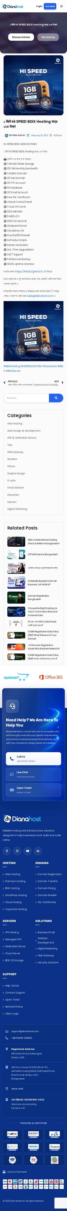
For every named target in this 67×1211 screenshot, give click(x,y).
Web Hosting (12, 874)
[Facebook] (7, 851)
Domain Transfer (48, 881)
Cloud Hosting (13, 902)
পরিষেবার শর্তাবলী (17, 1089)
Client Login (12, 1013)
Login (39, 6)
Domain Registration (50, 874)
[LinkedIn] (38, 851)
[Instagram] (17, 851)
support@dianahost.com (25, 1031)
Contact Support (15, 992)
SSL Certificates (47, 902)
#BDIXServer (13, 371)
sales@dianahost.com (40, 296)
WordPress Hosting (16, 895)
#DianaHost (49, 366)
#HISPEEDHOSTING (31, 366)
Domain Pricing (46, 888)
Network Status (14, 1006)
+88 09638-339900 (21, 1038)
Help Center (12, 985)
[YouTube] (27, 851)
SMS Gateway (46, 955)
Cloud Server (12, 953)
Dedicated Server (15, 946)
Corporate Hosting (16, 909)
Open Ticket (12, 999)
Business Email (46, 932)
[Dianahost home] (12, 6)
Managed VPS (13, 939)
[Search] (56, 398)
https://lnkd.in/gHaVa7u (29, 271)
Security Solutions (48, 962)
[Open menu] (61, 6)
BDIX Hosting (12, 888)
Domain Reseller (47, 895)
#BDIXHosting (12, 366)
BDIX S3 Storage (14, 960)
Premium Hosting (15, 881)
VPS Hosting (12, 932)
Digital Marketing (47, 948)
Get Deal (50, 6)
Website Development (46, 940)
